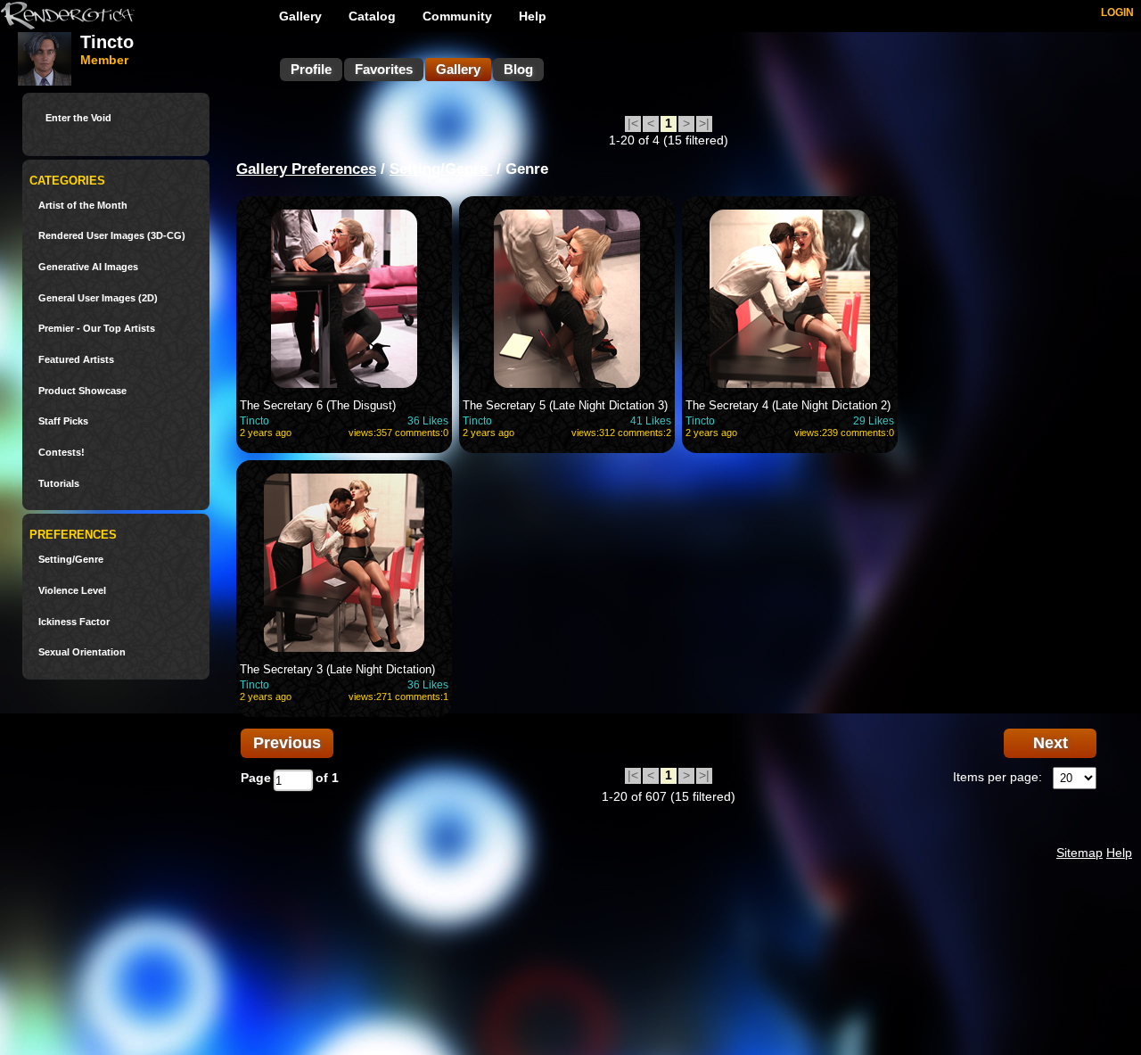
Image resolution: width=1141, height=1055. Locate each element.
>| (704, 123)
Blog (518, 69)
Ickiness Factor (74, 622)
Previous (287, 743)
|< (633, 123)
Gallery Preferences (306, 169)
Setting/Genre (70, 560)
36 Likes (427, 421)
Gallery (300, 16)
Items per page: (997, 777)
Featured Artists (76, 360)
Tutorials (58, 484)
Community (457, 16)
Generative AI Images (88, 267)
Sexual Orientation (82, 652)
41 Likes (650, 421)
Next (1050, 743)
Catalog (372, 16)
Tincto (254, 421)
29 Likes (873, 421)
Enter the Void (78, 118)
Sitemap (1079, 852)
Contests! (61, 452)
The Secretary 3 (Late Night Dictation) (337, 669)
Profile (311, 69)
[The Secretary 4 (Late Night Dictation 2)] (789, 299)
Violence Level (72, 591)
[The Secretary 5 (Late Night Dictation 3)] (567, 299)
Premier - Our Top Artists (96, 329)
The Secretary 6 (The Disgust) (318, 405)
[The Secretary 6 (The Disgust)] (344, 299)
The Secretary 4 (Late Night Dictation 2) (788, 405)
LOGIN (1117, 12)
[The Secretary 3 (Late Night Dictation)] (344, 563)
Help (532, 16)
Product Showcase (82, 391)
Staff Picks (63, 421)
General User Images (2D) (98, 298)
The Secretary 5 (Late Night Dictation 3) (565, 405)
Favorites (384, 69)
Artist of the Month (82, 205)
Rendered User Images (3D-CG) (111, 236)
